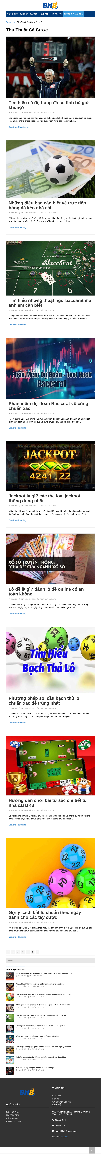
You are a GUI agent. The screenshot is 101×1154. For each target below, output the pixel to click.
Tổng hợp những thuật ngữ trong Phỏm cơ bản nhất (37, 1036)
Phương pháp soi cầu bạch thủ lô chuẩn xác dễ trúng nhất (44, 701)
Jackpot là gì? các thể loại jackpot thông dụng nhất (44, 498)
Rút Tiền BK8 (12, 1118)
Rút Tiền (45, 14)
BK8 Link (14, 112)
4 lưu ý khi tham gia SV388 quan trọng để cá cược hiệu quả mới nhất (44, 973)
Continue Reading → (19, 127)
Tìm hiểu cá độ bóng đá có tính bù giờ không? (49, 105)
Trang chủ (12, 14)
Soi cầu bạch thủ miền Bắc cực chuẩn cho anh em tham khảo (41, 1057)
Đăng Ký (24, 14)
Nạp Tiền (34, 14)
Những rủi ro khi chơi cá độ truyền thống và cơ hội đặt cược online (43, 1005)
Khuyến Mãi (56, 14)
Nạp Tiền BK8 (12, 1115)
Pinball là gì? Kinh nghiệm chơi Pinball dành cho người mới (40, 984)
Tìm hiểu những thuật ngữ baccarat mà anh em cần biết (50, 303)
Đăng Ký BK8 (12, 1112)
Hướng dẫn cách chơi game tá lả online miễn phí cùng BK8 (40, 1026)
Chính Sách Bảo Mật (61, 1102)
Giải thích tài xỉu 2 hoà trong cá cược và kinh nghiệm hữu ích (41, 1015)
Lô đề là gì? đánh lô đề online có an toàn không (46, 592)
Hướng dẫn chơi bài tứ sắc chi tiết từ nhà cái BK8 (48, 803)
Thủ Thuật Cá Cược (73, 14)
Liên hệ (55, 1099)
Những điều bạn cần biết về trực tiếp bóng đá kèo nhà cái (47, 205)
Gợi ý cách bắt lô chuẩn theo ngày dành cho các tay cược (45, 915)
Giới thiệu (56, 1096)
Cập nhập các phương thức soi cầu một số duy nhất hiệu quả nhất (43, 994)
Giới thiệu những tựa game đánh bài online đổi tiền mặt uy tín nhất (43, 1047)
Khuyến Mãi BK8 (13, 1121)
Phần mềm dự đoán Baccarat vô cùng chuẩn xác (48, 406)
